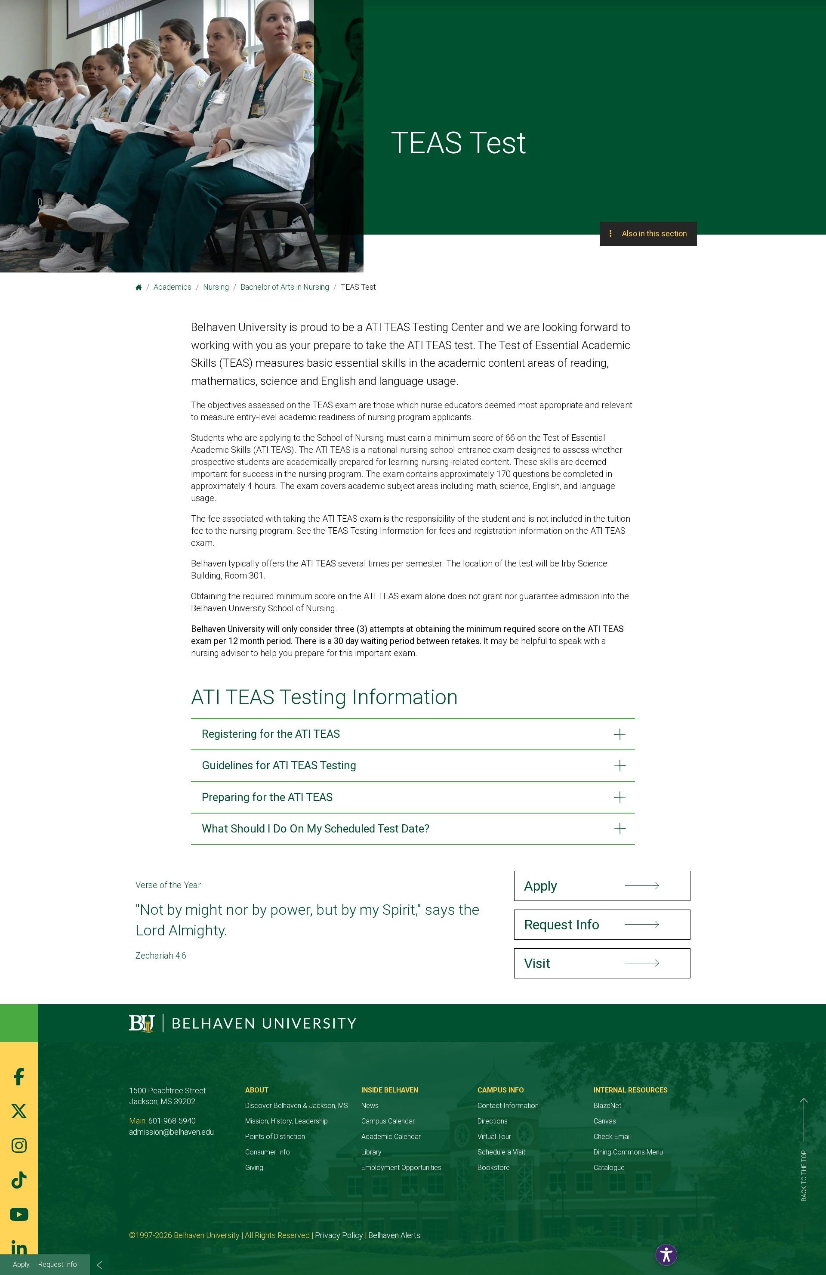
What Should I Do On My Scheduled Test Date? (315, 828)
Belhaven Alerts (394, 1235)
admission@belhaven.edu (171, 1131)
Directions (493, 1121)
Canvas (605, 1121)
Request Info (57, 1264)
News (370, 1106)
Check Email (612, 1137)
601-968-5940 (172, 1120)
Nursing (216, 286)
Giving (254, 1168)
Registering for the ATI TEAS (271, 733)
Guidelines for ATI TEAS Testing (279, 765)
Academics (172, 286)
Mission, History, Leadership (286, 1121)
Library (371, 1152)
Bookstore (494, 1168)
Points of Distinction (275, 1137)
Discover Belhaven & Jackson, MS (296, 1106)
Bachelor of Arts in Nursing (284, 286)
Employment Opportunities (401, 1168)
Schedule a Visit (501, 1152)
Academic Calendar (391, 1137)
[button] (666, 1255)
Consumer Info (267, 1152)
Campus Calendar (388, 1121)
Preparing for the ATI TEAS (267, 797)
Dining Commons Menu (628, 1152)
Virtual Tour (494, 1137)
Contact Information (508, 1106)
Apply (21, 1264)
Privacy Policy (339, 1235)
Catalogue (609, 1168)
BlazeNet (607, 1106)
